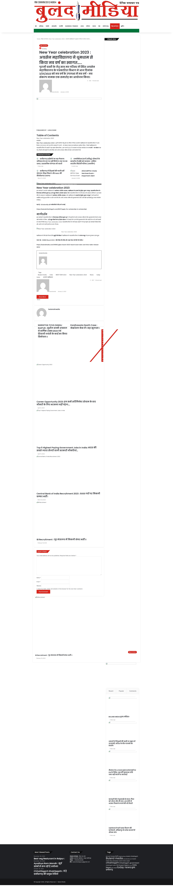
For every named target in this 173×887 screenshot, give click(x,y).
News (108, 867)
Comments (132, 691)
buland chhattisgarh (132, 856)
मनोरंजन (88, 26)
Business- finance (71, 26)
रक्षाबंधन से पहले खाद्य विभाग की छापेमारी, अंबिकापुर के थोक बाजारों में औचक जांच (122, 830)
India (134, 865)
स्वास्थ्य (94, 26)
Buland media (114, 858)
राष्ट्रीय (47, 26)
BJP (117, 856)
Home (38, 39)
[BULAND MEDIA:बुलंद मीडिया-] (122, 706)
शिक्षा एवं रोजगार (114, 26)
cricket (130, 865)
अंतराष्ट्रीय (54, 26)
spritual (106, 26)
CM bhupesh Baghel (122, 865)
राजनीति (61, 26)
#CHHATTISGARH (110, 856)
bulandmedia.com (127, 858)
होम (36, 26)
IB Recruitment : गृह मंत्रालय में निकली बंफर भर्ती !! (53, 655)
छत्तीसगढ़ (41, 26)
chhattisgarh (112, 862)
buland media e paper (124, 860)
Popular (121, 691)
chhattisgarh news (111, 865)
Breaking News (122, 856)
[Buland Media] (86, 11)
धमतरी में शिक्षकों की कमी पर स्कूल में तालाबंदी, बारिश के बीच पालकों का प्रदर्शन (122, 743)
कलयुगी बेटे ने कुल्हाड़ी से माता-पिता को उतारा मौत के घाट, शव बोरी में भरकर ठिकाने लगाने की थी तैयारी (121, 801)
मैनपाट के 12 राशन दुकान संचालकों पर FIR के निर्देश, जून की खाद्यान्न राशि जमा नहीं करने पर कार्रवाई (122, 772)
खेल (99, 26)
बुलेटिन (122, 26)
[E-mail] (40, 269)
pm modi (114, 868)
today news (124, 867)
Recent (111, 691)
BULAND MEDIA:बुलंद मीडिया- (119, 717)
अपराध (82, 26)
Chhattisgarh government (129, 863)
